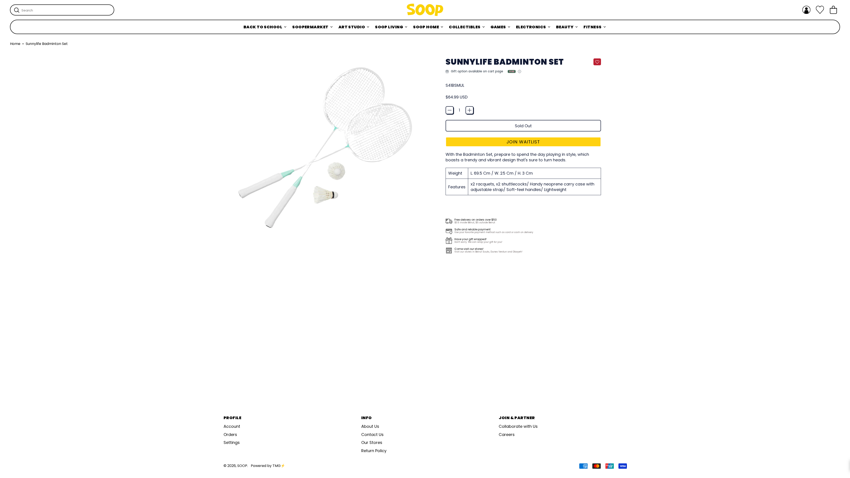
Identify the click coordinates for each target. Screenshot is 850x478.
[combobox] (62, 9)
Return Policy (373, 450)
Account (232, 426)
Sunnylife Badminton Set (47, 43)
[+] (469, 110)
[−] (450, 110)
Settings (232, 442)
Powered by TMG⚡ (268, 465)
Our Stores (371, 442)
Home (15, 43)
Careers (507, 434)
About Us (370, 426)
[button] (523, 142)
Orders (230, 434)
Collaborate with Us (518, 426)
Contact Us (372, 434)
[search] (16, 10)
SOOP (242, 465)
